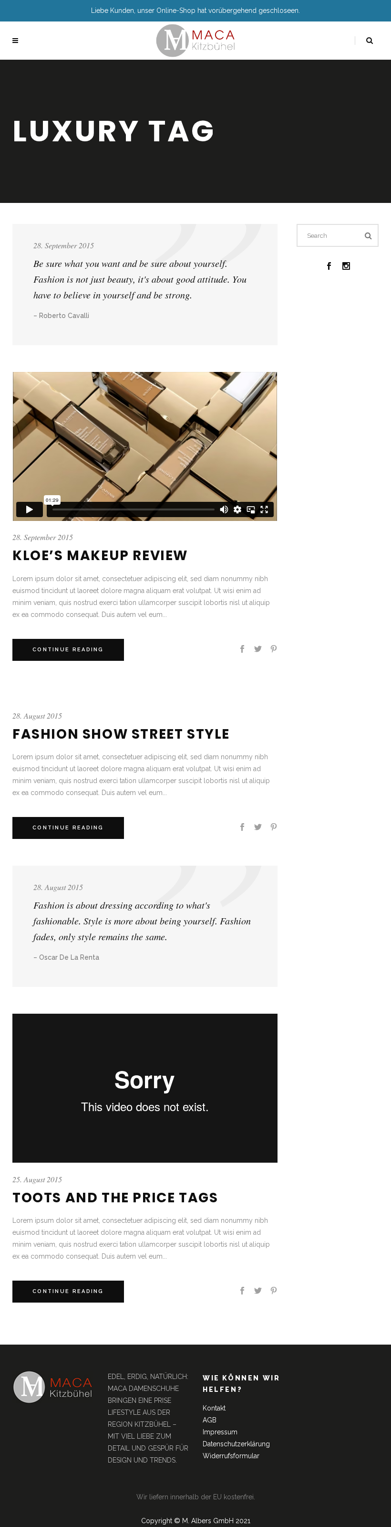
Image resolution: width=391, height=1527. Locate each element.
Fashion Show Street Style (121, 734)
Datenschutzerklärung (236, 1444)
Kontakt (214, 1408)
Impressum (220, 1432)
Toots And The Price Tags (115, 1197)
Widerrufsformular (231, 1456)
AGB (209, 1420)
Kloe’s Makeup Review (100, 555)
